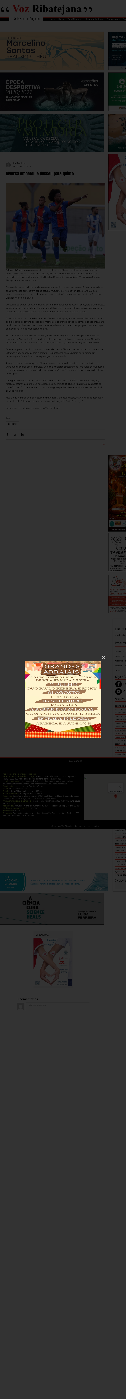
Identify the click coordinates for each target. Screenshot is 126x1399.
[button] (103, 657)
